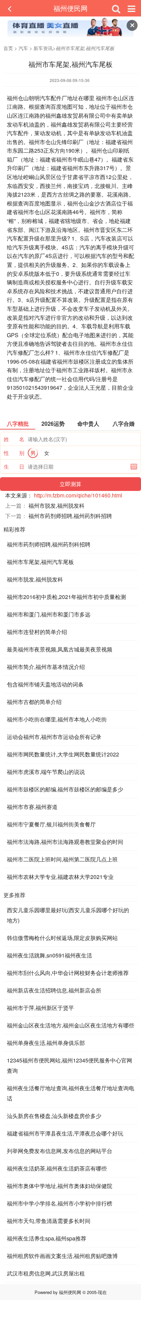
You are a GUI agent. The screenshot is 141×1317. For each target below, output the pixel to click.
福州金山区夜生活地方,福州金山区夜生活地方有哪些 (70, 1025)
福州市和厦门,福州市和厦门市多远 (48, 614)
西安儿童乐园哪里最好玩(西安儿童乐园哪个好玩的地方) (68, 915)
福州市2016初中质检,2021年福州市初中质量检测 (66, 597)
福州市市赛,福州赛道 (32, 807)
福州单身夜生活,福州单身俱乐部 (46, 1043)
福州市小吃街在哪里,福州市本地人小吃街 (57, 719)
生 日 (14, 466)
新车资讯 (43, 48)
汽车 (23, 48)
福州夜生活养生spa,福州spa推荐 (46, 1238)
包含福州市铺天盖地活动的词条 (45, 684)
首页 (8, 48)
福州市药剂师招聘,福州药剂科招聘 (70, 516)
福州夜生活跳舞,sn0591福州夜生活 (49, 955)
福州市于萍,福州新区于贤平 (40, 1008)
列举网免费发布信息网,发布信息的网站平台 (59, 1151)
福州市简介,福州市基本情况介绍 (46, 667)
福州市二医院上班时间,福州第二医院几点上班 (62, 859)
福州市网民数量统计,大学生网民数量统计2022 (63, 754)
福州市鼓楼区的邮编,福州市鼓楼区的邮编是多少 (65, 789)
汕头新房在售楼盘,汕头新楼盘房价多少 (54, 1116)
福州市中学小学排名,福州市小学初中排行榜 (59, 1203)
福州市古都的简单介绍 (34, 702)
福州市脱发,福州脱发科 (56, 505)
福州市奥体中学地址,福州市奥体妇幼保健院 (59, 1186)
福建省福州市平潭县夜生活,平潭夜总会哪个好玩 (65, 1133)
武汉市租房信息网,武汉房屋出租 (46, 1273)
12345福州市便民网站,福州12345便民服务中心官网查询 (69, 1065)
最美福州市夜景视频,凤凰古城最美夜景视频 (59, 649)
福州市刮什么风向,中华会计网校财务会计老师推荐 (68, 973)
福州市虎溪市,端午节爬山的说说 (46, 772)
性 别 (14, 452)
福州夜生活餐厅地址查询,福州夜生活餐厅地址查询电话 (70, 1093)
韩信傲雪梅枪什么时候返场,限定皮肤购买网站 (62, 938)
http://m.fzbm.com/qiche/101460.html (78, 495)
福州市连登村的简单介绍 (37, 632)
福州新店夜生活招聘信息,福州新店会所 (54, 990)
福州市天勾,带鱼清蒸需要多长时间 (48, 1221)
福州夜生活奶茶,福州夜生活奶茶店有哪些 (57, 1168)
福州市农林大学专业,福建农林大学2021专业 (60, 877)
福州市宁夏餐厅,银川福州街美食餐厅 (51, 824)
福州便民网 (70, 8)
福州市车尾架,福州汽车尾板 (40, 562)
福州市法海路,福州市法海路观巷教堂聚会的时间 (65, 842)
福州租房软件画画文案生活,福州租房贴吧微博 (62, 1256)
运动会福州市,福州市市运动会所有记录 (54, 737)
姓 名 (14, 439)
